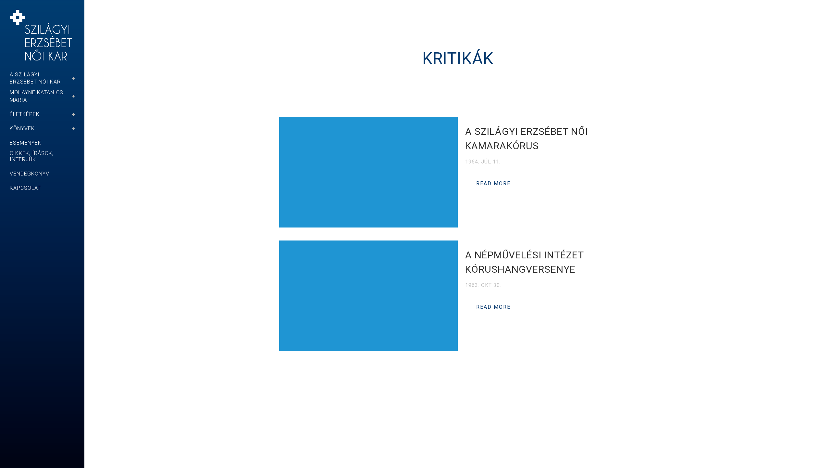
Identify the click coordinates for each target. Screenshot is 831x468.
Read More (493, 183)
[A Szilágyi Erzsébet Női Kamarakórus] (368, 172)
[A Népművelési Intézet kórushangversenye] (368, 295)
